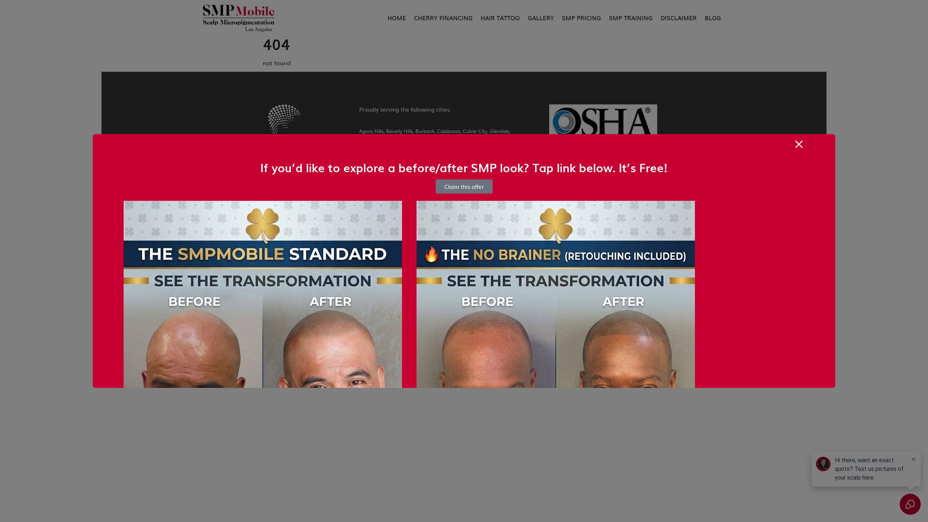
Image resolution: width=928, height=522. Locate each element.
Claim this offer (464, 186)
